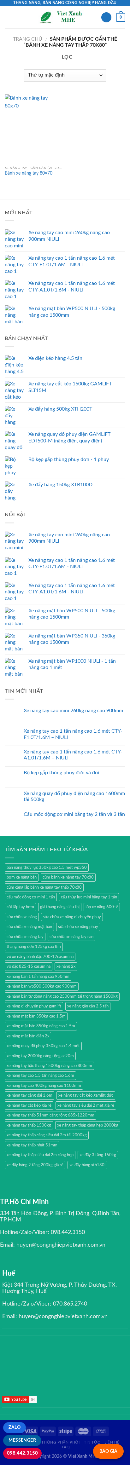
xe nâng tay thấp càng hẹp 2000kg (87, 1125)
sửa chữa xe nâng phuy (78, 927)
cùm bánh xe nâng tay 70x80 (68, 877)
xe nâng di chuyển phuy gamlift (34, 1006)
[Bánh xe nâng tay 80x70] (33, 128)
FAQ (66, 1447)
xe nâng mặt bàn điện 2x (28, 1036)
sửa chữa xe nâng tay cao (71, 937)
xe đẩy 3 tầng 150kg (98, 1155)
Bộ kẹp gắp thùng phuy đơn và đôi (61, 772)
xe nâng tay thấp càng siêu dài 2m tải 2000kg (47, 1135)
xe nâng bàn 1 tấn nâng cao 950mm (38, 976)
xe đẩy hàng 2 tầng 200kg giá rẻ (35, 1165)
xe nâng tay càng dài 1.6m (29, 1095)
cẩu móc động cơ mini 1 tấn (31, 897)
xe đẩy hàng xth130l (87, 1165)
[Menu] (8, 17)
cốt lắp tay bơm (20, 907)
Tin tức (92, 1442)
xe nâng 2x (65, 966)
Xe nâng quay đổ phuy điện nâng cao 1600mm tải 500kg (74, 796)
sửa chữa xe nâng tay (25, 937)
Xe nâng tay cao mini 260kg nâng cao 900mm (73, 710)
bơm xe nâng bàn (22, 877)
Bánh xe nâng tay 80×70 (28, 173)
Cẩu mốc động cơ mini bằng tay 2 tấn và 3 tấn (74, 814)
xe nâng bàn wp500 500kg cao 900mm (42, 986)
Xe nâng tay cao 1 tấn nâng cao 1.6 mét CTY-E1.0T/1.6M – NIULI (73, 734)
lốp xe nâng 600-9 (102, 907)
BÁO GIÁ (108, 1451)
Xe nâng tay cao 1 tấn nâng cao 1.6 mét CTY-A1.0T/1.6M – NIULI (73, 754)
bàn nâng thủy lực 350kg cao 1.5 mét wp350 (47, 867)
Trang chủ (27, 39)
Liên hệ (112, 1442)
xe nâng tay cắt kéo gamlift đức (85, 1095)
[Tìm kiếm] (106, 17)
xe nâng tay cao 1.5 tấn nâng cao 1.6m (40, 1075)
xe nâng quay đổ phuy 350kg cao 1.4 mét (43, 1046)
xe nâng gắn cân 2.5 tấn (88, 1006)
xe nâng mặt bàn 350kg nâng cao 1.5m (41, 1026)
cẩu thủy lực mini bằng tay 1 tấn (89, 897)
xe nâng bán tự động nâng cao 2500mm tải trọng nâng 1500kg (62, 996)
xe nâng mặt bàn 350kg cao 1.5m (36, 1016)
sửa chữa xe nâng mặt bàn (29, 927)
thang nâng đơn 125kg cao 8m (34, 947)
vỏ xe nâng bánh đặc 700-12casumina (40, 957)
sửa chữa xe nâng (22, 917)
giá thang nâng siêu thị (60, 907)
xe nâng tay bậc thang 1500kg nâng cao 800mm (49, 1066)
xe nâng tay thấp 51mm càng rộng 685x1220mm (50, 1115)
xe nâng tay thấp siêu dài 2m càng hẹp (40, 1155)
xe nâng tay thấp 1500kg (29, 1125)
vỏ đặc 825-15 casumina (28, 966)
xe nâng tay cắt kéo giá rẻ (29, 1105)
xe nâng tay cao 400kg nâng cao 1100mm (44, 1085)
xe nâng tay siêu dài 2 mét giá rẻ (85, 1105)
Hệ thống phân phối (57, 1442)
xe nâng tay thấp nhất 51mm (32, 1145)
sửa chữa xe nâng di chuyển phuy (72, 917)
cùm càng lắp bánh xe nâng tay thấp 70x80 (44, 887)
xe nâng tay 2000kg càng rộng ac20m (40, 1056)
